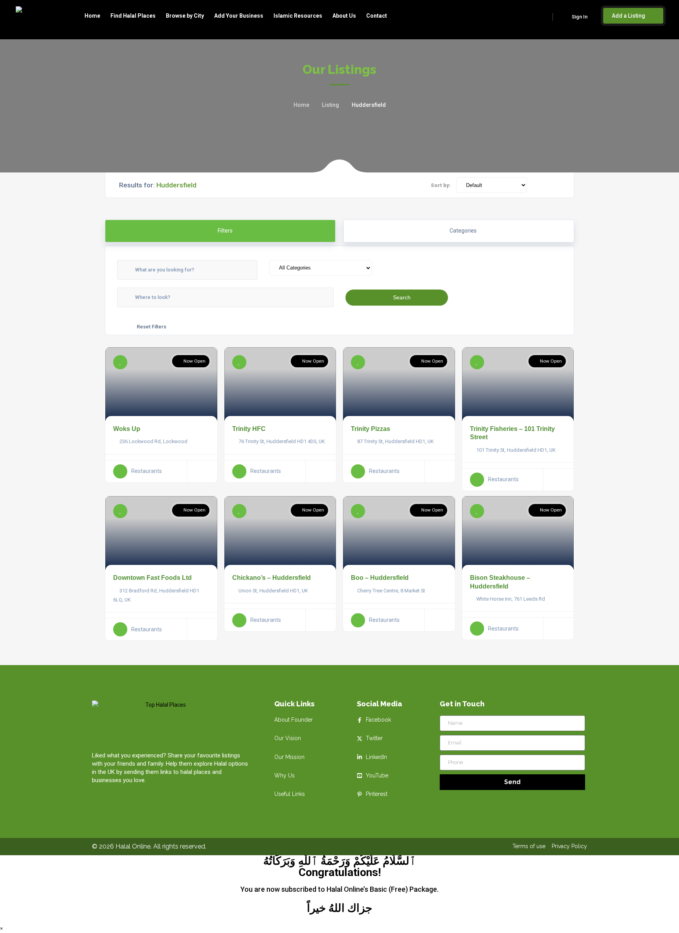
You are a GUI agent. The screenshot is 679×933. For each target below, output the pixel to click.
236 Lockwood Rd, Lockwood (153, 441)
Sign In (579, 17)
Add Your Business (238, 16)
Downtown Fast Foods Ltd (152, 577)
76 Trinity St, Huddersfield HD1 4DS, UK (282, 441)
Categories (463, 230)
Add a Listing (629, 16)
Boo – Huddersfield (380, 577)
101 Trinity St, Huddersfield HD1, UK (516, 450)
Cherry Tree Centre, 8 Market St (391, 591)
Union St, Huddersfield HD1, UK (273, 591)
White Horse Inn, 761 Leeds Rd (510, 599)
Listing (330, 105)
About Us (344, 16)
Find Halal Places (133, 16)
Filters (225, 230)
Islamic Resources (297, 16)
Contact (376, 16)
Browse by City (185, 16)
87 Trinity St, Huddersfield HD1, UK (395, 441)
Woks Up (126, 428)
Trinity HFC (249, 428)
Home (92, 16)
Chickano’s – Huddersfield (271, 577)
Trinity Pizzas (370, 428)
